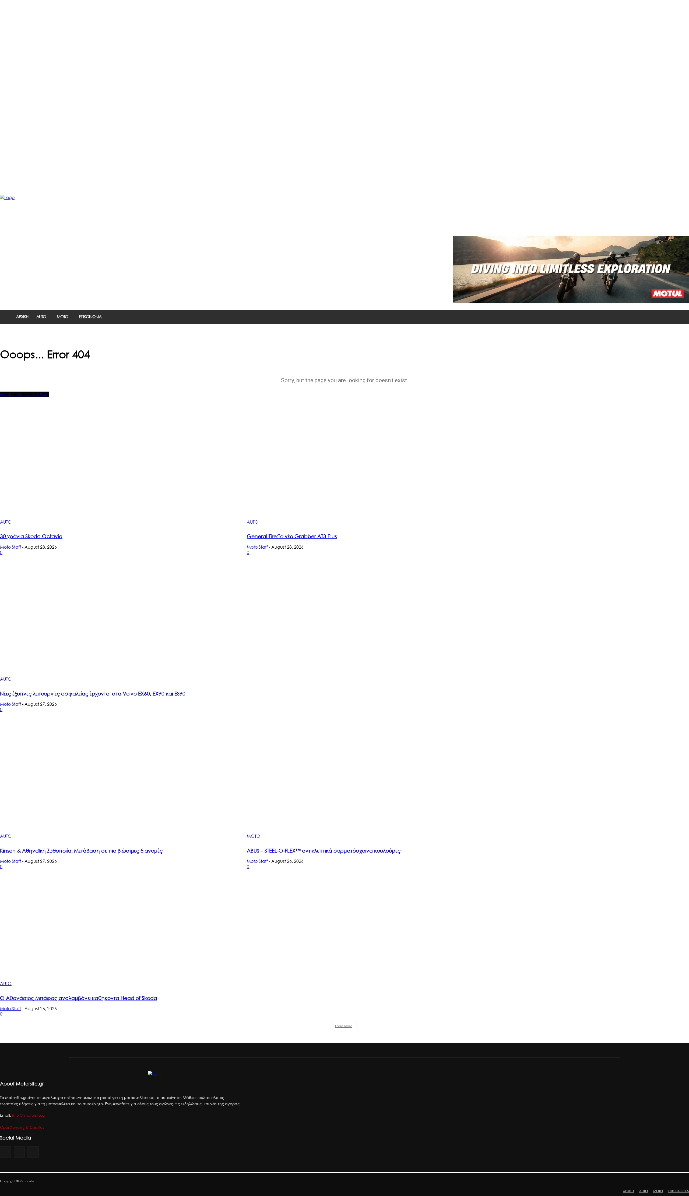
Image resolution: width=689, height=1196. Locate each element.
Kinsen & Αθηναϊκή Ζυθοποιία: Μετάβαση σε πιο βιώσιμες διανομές (81, 850)
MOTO (253, 836)
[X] (32, 1151)
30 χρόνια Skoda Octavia (31, 536)
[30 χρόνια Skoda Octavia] (117, 466)
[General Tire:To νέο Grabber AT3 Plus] (364, 466)
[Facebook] (5, 1151)
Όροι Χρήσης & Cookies (22, 1127)
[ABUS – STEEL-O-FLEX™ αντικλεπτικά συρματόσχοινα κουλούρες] (364, 780)
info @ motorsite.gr (28, 1115)
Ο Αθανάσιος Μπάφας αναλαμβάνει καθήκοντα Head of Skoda (78, 998)
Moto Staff (10, 547)
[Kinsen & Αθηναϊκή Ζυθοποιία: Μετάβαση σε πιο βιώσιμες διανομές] (117, 780)
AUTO (6, 522)
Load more (343, 1026)
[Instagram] (19, 1151)
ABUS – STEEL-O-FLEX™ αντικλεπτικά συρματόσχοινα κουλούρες (323, 850)
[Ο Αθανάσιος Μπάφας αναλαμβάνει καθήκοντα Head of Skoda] (117, 927)
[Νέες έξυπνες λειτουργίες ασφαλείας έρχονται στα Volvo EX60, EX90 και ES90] (117, 623)
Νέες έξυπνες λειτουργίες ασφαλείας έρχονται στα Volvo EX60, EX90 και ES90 (92, 693)
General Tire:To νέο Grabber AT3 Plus (292, 536)
